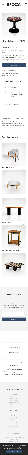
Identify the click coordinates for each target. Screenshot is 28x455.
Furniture (20, 104)
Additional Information (14, 81)
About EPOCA (14, 415)
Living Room (19, 92)
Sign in (14, 70)
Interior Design (14, 422)
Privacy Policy (14, 396)
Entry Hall (13, 92)
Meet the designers (14, 424)
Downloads (14, 404)
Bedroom (20, 94)
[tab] (14, 65)
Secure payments (14, 400)
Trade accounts (14, 406)
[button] (23, 15)
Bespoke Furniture (14, 417)
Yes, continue (14, 451)
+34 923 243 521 (14, 73)
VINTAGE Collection (15, 90)
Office (12, 96)
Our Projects (14, 419)
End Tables (13, 87)
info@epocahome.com (14, 352)
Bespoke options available (8, 75)
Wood (12, 99)
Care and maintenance (14, 402)
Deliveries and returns (14, 398)
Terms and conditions (14, 394)
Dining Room (14, 94)
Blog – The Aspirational (14, 426)
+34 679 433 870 (14, 439)
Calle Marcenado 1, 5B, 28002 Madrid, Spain (14, 437)
